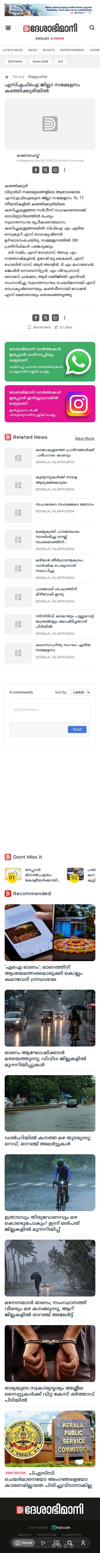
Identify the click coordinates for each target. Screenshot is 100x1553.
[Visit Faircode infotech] (60, 1527)
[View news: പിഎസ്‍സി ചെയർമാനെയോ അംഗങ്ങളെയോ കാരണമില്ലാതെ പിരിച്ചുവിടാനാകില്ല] (50, 1439)
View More (84, 438)
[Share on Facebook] (35, 169)
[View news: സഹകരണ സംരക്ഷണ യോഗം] (18, 512)
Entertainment (72, 50)
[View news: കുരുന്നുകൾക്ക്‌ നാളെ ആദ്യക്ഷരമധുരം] (18, 485)
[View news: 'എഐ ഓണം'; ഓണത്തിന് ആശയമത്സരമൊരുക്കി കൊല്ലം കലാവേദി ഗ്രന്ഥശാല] (50, 932)
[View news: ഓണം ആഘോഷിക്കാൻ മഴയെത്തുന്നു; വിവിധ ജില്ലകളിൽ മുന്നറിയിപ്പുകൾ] (50, 1018)
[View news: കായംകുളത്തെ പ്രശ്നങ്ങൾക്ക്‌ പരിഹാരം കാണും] (18, 458)
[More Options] (65, 170)
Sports (48, 50)
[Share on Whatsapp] (55, 169)
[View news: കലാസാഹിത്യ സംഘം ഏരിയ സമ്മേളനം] (18, 653)
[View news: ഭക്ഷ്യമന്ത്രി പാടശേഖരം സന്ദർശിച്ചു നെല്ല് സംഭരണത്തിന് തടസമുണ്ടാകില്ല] (18, 540)
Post (77, 729)
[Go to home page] (50, 28)
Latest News (13, 50)
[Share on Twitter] (45, 169)
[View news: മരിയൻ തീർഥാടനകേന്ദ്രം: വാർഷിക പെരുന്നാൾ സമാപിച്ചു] (18, 568)
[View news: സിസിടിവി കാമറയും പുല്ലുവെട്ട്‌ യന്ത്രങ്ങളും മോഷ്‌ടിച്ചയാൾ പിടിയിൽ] (18, 624)
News (32, 50)
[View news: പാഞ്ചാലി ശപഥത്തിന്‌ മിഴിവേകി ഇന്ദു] (18, 597)
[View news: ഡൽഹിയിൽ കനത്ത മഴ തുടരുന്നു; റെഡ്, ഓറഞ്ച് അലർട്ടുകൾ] (50, 1103)
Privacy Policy (72, 1534)
